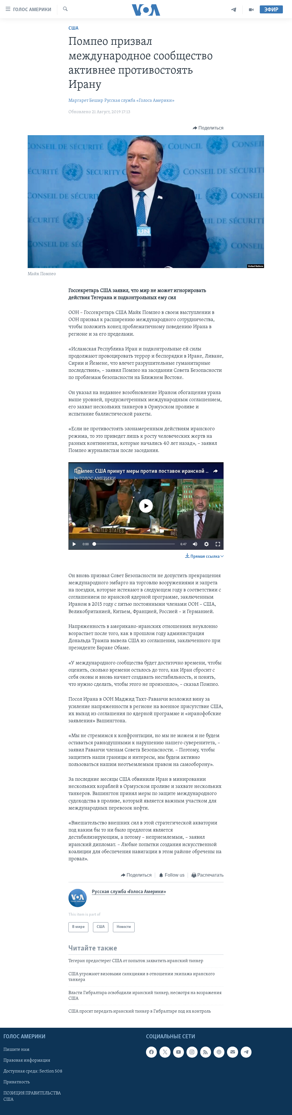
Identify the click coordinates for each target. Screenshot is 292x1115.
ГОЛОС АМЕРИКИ (97, 479)
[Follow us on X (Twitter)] (164, 1052)
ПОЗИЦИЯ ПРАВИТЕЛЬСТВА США (32, 1096)
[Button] (208, 128)
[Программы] (251, 9)
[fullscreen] (218, 544)
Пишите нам (16, 1049)
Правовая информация (26, 1060)
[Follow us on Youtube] (178, 1052)
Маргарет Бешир (85, 100)
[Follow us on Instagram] (191, 1052)
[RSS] (205, 1052)
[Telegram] (234, 9)
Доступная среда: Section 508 (32, 1071)
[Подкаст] (219, 1052)
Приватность (16, 1082)
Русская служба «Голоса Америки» (139, 100)
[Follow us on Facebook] (151, 1052)
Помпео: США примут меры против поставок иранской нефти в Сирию (158, 471)
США (73, 28)
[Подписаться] (232, 1052)
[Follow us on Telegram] (246, 1052)
